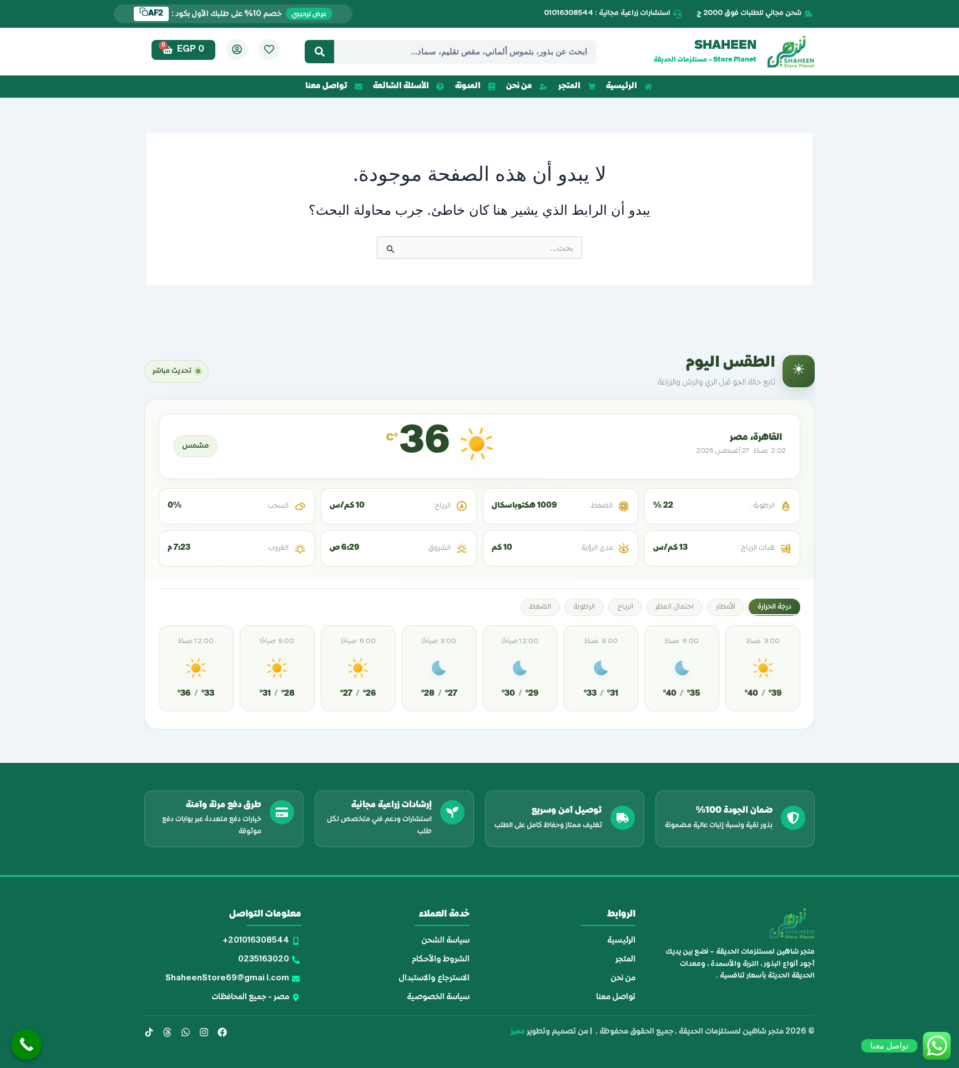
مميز (518, 1031)
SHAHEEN (725, 46)
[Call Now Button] (26, 1044)
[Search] (319, 51)
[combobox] (465, 51)
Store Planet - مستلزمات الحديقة (705, 60)
